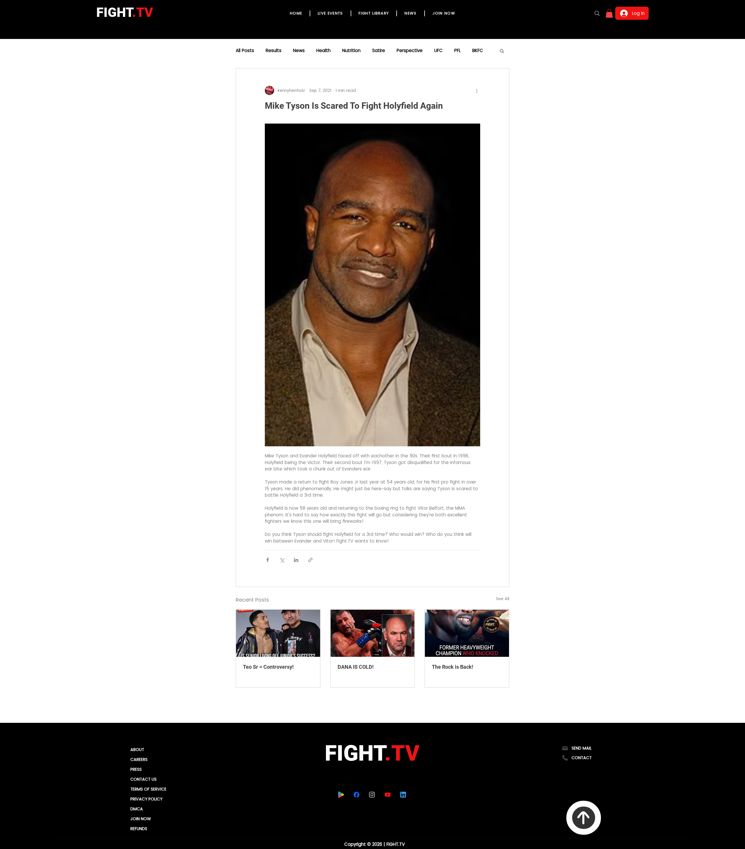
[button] (609, 13)
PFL (457, 50)
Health (323, 50)
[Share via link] (310, 560)
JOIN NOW (140, 819)
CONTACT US (143, 779)
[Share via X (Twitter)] (282, 560)
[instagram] (371, 794)
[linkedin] (403, 794)
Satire (378, 50)
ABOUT (137, 749)
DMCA (136, 809)
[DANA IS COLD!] (373, 633)
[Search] (597, 13)
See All (502, 599)
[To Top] (583, 818)
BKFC (477, 50)
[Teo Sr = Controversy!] (278, 633)
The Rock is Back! (452, 667)
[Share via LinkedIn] (296, 560)
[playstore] (341, 794)
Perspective (410, 50)
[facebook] (356, 794)
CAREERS (139, 759)
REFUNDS (138, 829)
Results (273, 50)
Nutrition (351, 50)
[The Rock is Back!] (467, 633)
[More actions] (476, 90)
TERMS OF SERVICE (148, 789)
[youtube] (387, 794)
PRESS (136, 769)
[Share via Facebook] (267, 560)
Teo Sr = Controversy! (268, 667)
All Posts (245, 50)
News (299, 50)
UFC (438, 50)
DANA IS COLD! (356, 667)
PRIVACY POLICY (146, 799)
